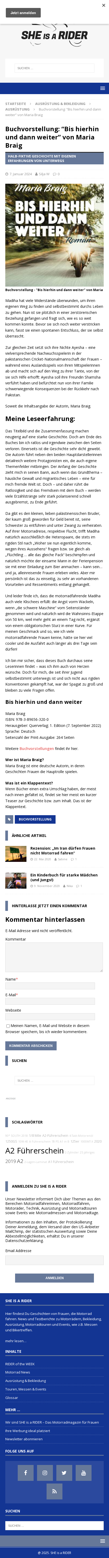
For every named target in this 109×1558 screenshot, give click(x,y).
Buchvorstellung (35, 819)
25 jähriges (87, 1152)
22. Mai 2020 (42, 859)
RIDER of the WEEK (20, 1364)
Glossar (11, 1397)
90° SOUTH (12, 1136)
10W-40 (23, 1141)
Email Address (17, 1250)
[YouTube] (84, 1473)
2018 (24, 1136)
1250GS (11, 1141)
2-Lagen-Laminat (35, 1162)
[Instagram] (45, 1473)
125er (74, 1141)
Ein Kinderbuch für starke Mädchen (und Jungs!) (64, 877)
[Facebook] (26, 1473)
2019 (10, 1161)
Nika (70, 886)
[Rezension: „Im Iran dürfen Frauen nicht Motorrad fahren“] (15, 854)
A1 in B (64, 1141)
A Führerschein (40, 1141)
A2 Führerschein (34, 1150)
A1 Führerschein (61, 1162)
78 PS (55, 1141)
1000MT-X (86, 1141)
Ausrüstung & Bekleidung (60, 103)
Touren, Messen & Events (25, 1389)
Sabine (62, 859)
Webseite (13, 1010)
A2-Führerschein (55, 1135)
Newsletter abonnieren (24, 1439)
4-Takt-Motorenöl (81, 1136)
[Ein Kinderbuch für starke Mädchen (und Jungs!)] (15, 881)
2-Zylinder (72, 1152)
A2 (20, 1161)
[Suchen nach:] (54, 68)
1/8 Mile (35, 1135)
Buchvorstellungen (37, 748)
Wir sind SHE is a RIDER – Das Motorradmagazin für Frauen (52, 1422)
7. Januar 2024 (21, 174)
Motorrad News (17, 1372)
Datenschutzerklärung (24, 1240)
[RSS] (54, 1491)
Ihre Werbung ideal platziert (27, 1430)
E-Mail (10, 994)
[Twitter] (64, 1473)
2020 (98, 1141)
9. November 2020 (47, 886)
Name (10, 979)
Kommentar (15, 939)
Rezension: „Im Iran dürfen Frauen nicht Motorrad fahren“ (62, 850)
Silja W (44, 174)
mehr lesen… (15, 1340)
